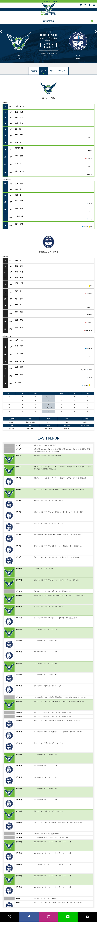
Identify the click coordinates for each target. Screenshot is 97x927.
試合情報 (34, 71)
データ (43, 71)
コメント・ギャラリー (58, 71)
